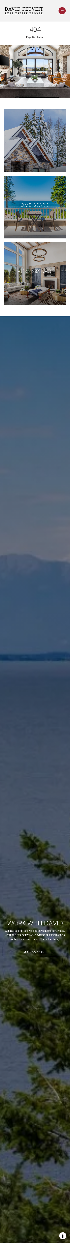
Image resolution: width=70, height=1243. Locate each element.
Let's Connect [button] (35, 951)
